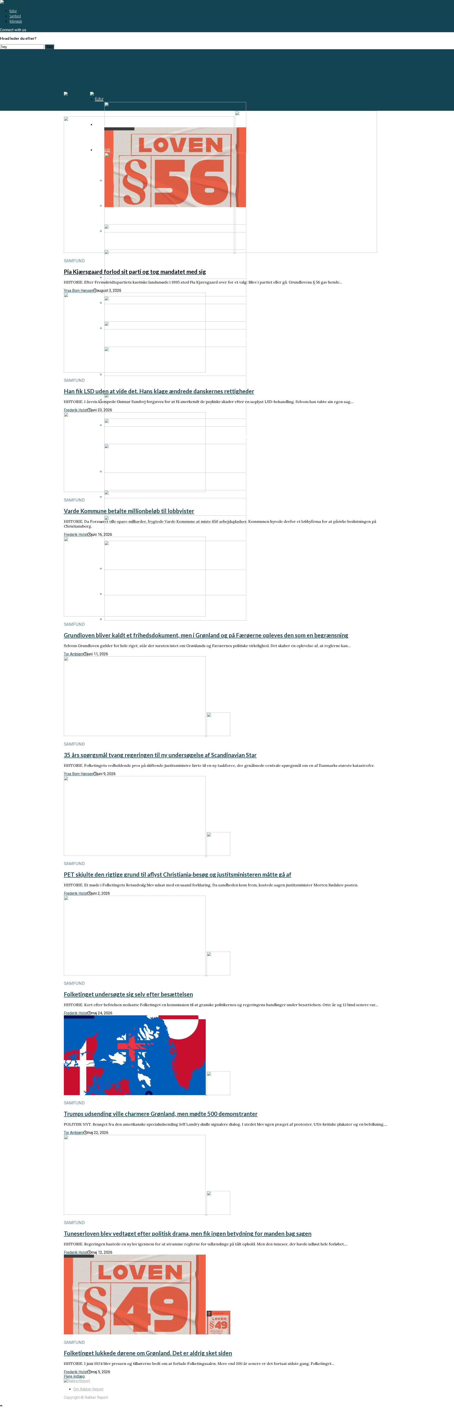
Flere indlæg (74, 1376)
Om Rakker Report (88, 1389)
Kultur (13, 10)
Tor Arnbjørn (73, 654)
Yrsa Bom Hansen (78, 290)
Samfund (15, 16)
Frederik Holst (75, 410)
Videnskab (15, 21)
